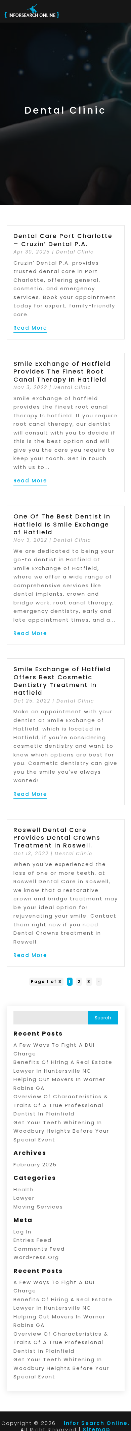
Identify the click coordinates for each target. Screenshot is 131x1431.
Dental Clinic (75, 251)
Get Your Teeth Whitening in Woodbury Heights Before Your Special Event (61, 1131)
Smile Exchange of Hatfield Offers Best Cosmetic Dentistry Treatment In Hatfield (62, 681)
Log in (22, 1231)
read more (30, 327)
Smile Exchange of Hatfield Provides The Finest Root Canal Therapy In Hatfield (62, 371)
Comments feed (39, 1248)
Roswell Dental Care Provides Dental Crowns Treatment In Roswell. (56, 838)
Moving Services (38, 1206)
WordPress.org (36, 1257)
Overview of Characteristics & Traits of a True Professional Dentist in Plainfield (60, 1105)
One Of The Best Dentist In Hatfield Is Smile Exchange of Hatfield (62, 524)
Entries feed (32, 1240)
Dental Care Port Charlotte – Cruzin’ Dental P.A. (63, 240)
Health (23, 1189)
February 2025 (35, 1164)
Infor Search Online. (97, 1423)
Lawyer (24, 1197)
